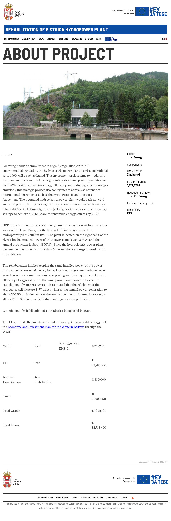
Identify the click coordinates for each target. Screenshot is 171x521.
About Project (28, 38)
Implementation (11, 38)
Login (98, 38)
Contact (89, 38)
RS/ (162, 38)
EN (165, 38)
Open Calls (63, 38)
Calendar (51, 38)
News (41, 38)
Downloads (77, 38)
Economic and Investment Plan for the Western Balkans (46, 327)
